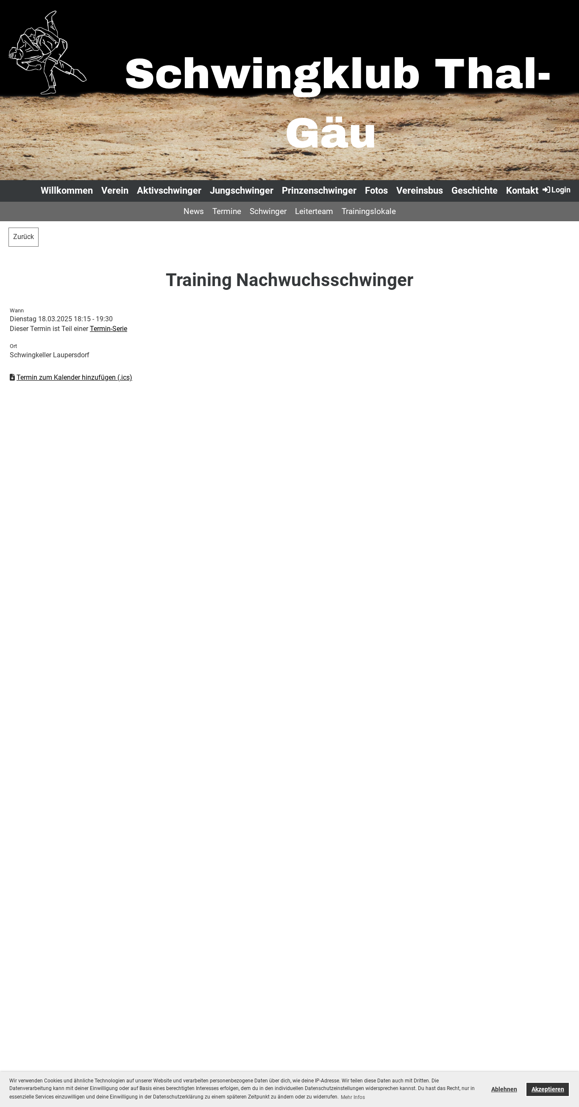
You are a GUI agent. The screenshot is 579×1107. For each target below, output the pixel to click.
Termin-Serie (108, 329)
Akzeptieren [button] (548, 1089)
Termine (226, 211)
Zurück (23, 237)
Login (561, 189)
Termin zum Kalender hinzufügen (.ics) (74, 377)
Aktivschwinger (169, 190)
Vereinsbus (419, 190)
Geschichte (474, 190)
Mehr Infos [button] (353, 1097)
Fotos (376, 190)
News (194, 211)
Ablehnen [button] (504, 1089)
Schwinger (268, 211)
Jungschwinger (241, 190)
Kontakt (522, 190)
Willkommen (67, 190)
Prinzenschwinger (319, 190)
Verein (114, 190)
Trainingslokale (369, 211)
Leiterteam (314, 211)
